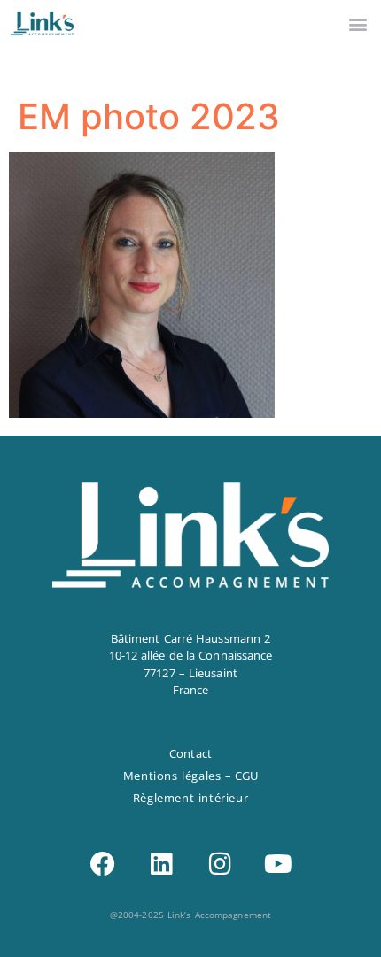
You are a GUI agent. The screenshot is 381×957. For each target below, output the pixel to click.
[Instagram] (220, 864)
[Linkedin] (161, 864)
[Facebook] (103, 864)
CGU (246, 775)
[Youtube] (278, 864)
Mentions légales (172, 775)
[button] (357, 23)
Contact (190, 753)
